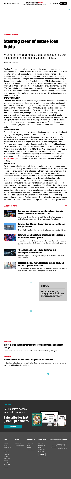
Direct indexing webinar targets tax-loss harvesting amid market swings (33, 346)
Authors (6, 460)
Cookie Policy (7, 454)
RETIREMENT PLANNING (11, 34)
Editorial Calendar (31, 450)
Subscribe (13, 426)
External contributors (7, 463)
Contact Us (18, 443)
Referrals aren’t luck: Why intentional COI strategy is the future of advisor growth (41, 236)
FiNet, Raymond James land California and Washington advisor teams (37, 251)
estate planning (10, 158)
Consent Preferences (7, 457)
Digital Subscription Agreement (41, 449)
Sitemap (6, 467)
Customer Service (19, 445)
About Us (6, 443)
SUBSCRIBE (63, 3)
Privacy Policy (7, 447)
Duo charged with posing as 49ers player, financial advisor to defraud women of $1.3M (40, 212)
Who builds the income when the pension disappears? (28, 359)
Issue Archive (41, 445)
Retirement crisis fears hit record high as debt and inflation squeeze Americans (41, 264)
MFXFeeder (16, 62)
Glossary (6, 445)
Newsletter (41, 443)
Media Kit (29, 447)
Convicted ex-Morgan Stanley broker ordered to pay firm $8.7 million (41, 225)
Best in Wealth (30, 443)
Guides (28, 445)
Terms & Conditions (6, 450)
